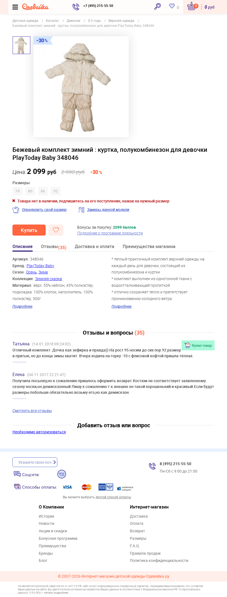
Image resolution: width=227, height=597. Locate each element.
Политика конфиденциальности (159, 560)
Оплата (136, 523)
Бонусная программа (58, 538)
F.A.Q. (135, 546)
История (46, 516)
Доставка (139, 516)
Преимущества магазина (149, 246)
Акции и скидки (53, 531)
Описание (22, 246)
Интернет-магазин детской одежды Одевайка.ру (125, 576)
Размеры (138, 538)
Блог (43, 560)
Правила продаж (145, 553)
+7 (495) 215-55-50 (98, 5)
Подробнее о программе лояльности (110, 233)
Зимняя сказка (48, 278)
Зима (43, 272)
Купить (29, 230)
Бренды (46, 553)
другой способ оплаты (113, 497)
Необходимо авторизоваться (39, 431)
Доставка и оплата (94, 246)
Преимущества (52, 546)
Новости (46, 523)
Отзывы (53, 247)
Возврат (137, 531)
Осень (31, 272)
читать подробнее (56, 592)
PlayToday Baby (40, 265)
